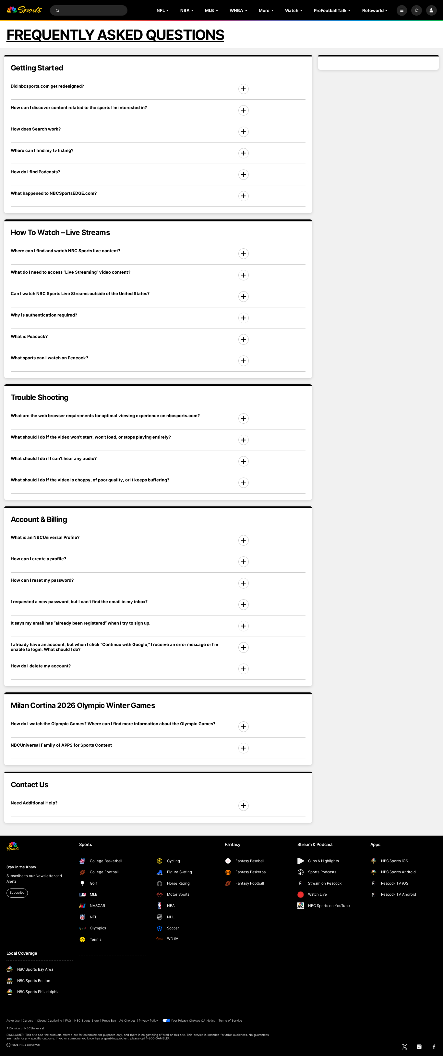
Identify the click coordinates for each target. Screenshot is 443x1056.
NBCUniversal (34, 1028)
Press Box (109, 1020)
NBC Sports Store (86, 1020)
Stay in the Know (21, 867)
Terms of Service (230, 1020)
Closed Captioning (49, 1020)
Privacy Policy (148, 1020)
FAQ (68, 1020)
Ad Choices (127, 1020)
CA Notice (208, 1020)
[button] (158, 89)
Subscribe (17, 892)
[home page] (24, 11)
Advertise (12, 1020)
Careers (28, 1020)
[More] (402, 10)
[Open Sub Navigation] (168, 10)
